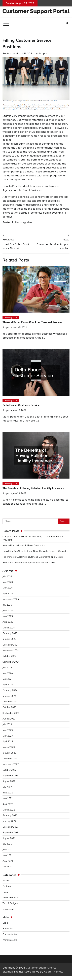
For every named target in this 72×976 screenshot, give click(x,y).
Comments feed (10, 934)
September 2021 (11, 832)
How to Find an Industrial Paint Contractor (24, 545)
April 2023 (8, 741)
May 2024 (8, 679)
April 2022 (8, 804)
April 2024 (8, 684)
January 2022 (9, 821)
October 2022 (9, 770)
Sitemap (8, 971)
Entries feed (8, 928)
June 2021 (8, 849)
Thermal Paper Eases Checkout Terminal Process (32, 322)
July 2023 (7, 724)
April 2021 (8, 861)
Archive (6, 880)
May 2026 (8, 587)
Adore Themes (53, 971)
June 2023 (8, 730)
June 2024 (8, 673)
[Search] (66, 23)
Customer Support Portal (41, 967)
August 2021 (9, 838)
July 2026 (7, 576)
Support (43, 53)
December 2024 (11, 644)
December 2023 (11, 701)
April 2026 (8, 593)
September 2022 (11, 775)
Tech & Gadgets (10, 903)
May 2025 (8, 616)
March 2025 (9, 627)
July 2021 (7, 844)
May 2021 (8, 855)
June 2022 (8, 792)
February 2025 (10, 633)
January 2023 (9, 752)
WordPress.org (10, 940)
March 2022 (9, 809)
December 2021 (11, 826)
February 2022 (10, 815)
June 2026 (8, 582)
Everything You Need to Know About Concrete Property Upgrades (35, 551)
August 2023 (9, 718)
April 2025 (8, 621)
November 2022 (11, 764)
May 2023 (8, 735)
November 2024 (11, 650)
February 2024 (10, 690)
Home (5, 892)
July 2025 (7, 604)
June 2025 (8, 610)
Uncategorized (24, 222)
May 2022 (8, 798)
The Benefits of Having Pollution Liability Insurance (33, 488)
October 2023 (9, 707)
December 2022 (11, 758)
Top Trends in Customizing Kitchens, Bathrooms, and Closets (33, 556)
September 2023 (11, 713)
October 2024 (9, 656)
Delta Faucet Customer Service (21, 405)
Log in (6, 922)
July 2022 (7, 787)
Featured (7, 886)
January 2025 (9, 639)
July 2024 (7, 667)
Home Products (10, 897)
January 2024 (9, 696)
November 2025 (11, 599)
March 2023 (9, 747)
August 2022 (9, 781)
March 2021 (9, 866)
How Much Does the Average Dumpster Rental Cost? (29, 562)
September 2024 (11, 661)
